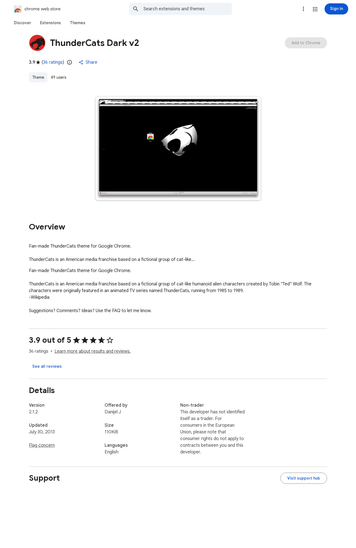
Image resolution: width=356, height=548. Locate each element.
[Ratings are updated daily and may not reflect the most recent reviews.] (69, 62)
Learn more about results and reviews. (93, 351)
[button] (315, 9)
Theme (38, 77)
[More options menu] (303, 8)
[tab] (22, 23)
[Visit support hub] (303, 478)
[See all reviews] (47, 366)
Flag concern (42, 445)
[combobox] (188, 9)
